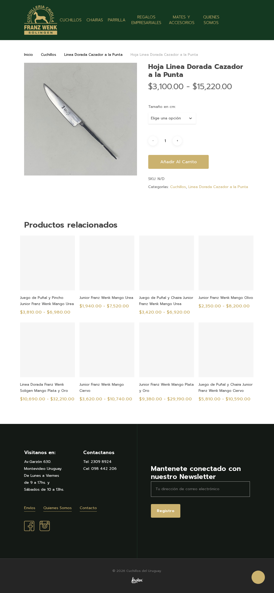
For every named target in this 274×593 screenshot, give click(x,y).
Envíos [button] (29, 508)
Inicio (28, 54)
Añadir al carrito (178, 162)
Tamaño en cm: (162, 107)
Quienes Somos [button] (57, 508)
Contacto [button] (88, 508)
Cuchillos (48, 54)
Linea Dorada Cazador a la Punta (93, 54)
